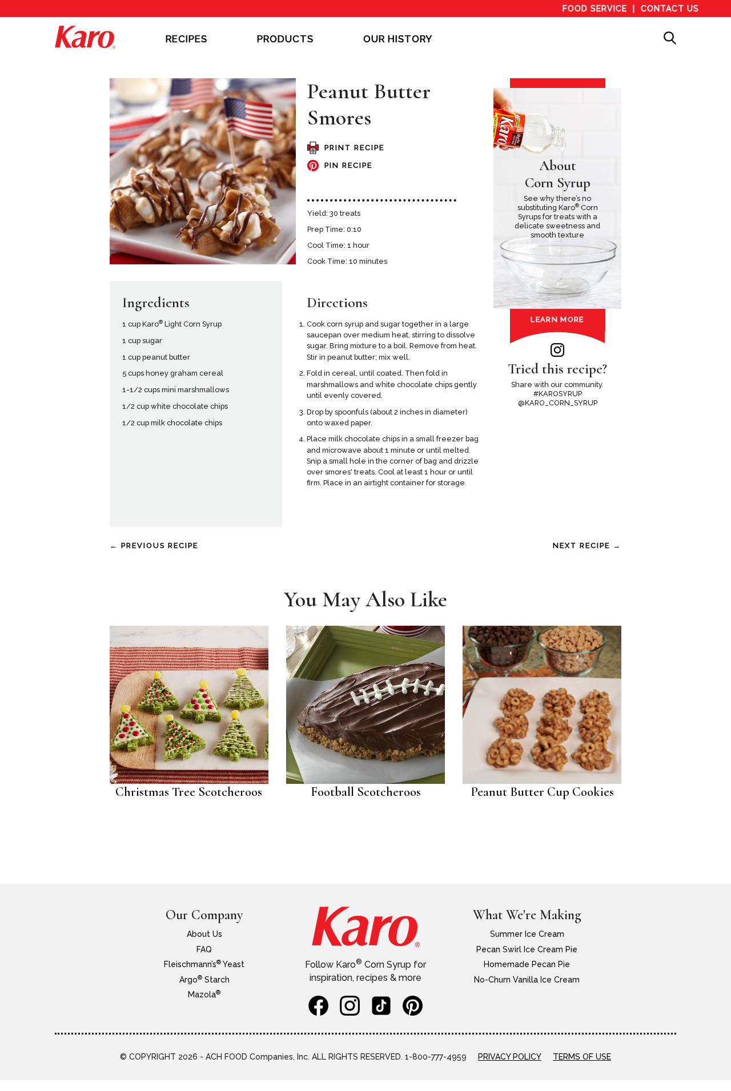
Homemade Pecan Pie (527, 964)
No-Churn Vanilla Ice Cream (527, 979)
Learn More (557, 319)
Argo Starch (204, 979)
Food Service (595, 8)
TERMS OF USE (582, 1056)
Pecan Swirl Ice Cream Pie (526, 949)
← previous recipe (154, 545)
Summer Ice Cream (527, 934)
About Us (204, 934)
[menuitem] (186, 47)
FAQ (204, 949)
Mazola (204, 994)
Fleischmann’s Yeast (204, 964)
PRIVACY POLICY (509, 1056)
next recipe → (587, 545)
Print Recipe (354, 147)
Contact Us (670, 8)
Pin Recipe (348, 165)
